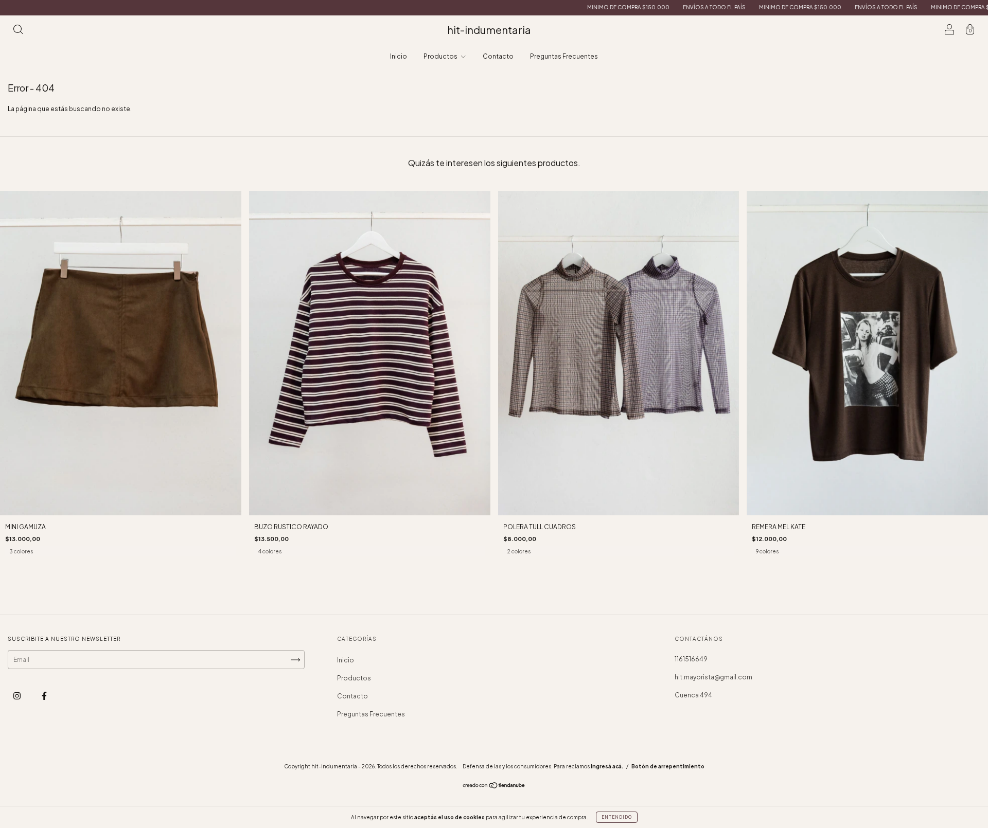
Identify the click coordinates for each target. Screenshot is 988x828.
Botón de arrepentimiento (667, 766)
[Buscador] (18, 31)
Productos (441, 56)
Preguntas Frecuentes (564, 56)
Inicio (398, 56)
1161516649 (691, 659)
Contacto (498, 56)
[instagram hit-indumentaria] (17, 696)
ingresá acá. (607, 766)
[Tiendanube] (494, 786)
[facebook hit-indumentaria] (44, 696)
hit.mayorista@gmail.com (713, 677)
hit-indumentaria (489, 29)
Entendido (617, 817)
